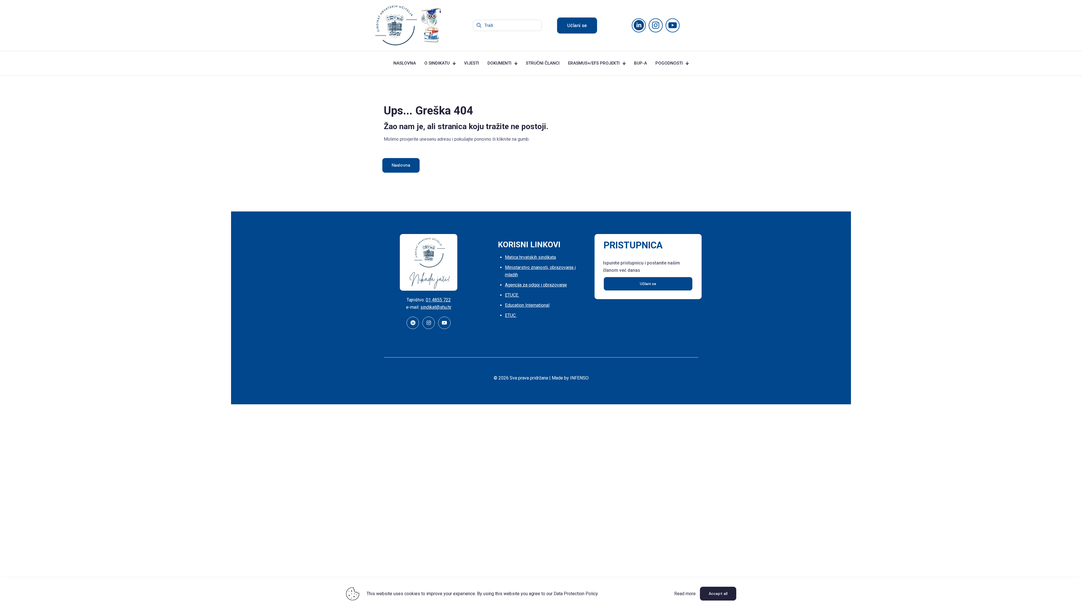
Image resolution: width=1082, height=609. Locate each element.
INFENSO (579, 378)
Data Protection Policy (576, 593)
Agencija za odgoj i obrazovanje (536, 285)
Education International (527, 305)
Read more (685, 593)
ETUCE (512, 295)
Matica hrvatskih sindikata (530, 257)
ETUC (511, 315)
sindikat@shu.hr (435, 307)
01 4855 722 (438, 300)
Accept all (718, 593)
